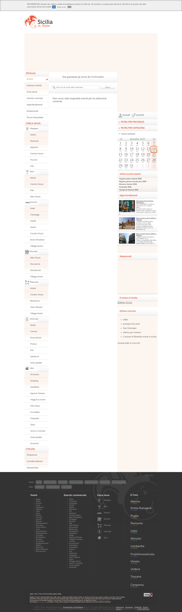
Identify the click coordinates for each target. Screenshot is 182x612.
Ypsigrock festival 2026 (128, 190)
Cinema (39, 503)
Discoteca (40, 525)
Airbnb (33, 135)
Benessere (35, 301)
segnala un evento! (103, 600)
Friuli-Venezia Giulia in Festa (142, 555)
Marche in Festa (142, 502)
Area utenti (32, 92)
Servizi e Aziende (37, 431)
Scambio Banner (35, 461)
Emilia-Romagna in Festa (142, 509)
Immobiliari (35, 412)
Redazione (32, 455)
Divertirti (107, 519)
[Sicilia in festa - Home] (42, 22)
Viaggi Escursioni (37, 399)
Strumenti (34, 443)
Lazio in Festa (142, 532)
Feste (38, 505)
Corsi (38, 529)
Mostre (38, 515)
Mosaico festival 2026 (128, 184)
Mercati (39, 521)
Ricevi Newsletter (35, 117)
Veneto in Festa (142, 562)
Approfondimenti (34, 105)
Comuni (33, 331)
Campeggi (34, 214)
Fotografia (34, 418)
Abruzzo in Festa (142, 540)
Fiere (38, 511)
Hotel (32, 208)
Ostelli (33, 221)
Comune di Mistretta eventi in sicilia (139, 337)
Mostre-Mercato (42, 549)
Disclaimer (129, 607)
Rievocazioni (41, 551)
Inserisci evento (34, 85)
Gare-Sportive (41, 531)
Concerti (39, 517)
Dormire (107, 513)
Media (33, 325)
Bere (105, 506)
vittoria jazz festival (132, 332)
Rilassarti (107, 525)
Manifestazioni (41, 533)
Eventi (30, 79)
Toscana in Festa (142, 578)
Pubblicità (137, 607)
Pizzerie (33, 160)
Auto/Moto (34, 387)
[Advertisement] (91, 52)
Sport (32, 424)
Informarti (107, 531)
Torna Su (149, 475)
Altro (105, 538)
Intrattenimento (41, 523)
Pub (32, 166)
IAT (70, 511)
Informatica (35, 406)
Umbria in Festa (142, 570)
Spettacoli (34, 356)
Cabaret (39, 509)
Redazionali (32, 111)
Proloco (33, 344)
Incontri (39, 519)
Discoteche (35, 264)
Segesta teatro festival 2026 (130, 179)
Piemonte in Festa (142, 524)
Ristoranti (34, 141)
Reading (39, 539)
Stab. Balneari (36, 307)
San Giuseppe (130, 328)
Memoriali (39, 547)
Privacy (145, 607)
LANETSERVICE (143, 609)
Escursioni (40, 541)
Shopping (34, 381)
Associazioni (35, 337)
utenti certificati (42, 602)
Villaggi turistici (36, 246)
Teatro (38, 501)
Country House (36, 153)
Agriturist (34, 147)
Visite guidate (36, 363)
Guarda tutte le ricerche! (129, 343)
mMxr (125, 319)
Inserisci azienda (35, 98)
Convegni (39, 535)
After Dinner (35, 196)
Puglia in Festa (142, 517)
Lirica (38, 513)
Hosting (118, 609)
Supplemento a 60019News (73, 607)
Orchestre (34, 374)
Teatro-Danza (41, 527)
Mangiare (107, 500)
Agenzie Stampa (37, 393)
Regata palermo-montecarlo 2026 (132, 182)
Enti (32, 350)
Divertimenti (35, 270)
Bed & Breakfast (37, 240)
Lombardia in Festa (142, 547)
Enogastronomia (42, 543)
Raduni (38, 545)
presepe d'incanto (131, 324)
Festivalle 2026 (125, 187)
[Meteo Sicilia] (125, 303)
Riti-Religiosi (40, 537)
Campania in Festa (142, 585)
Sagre (38, 499)
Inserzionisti (32, 468)
